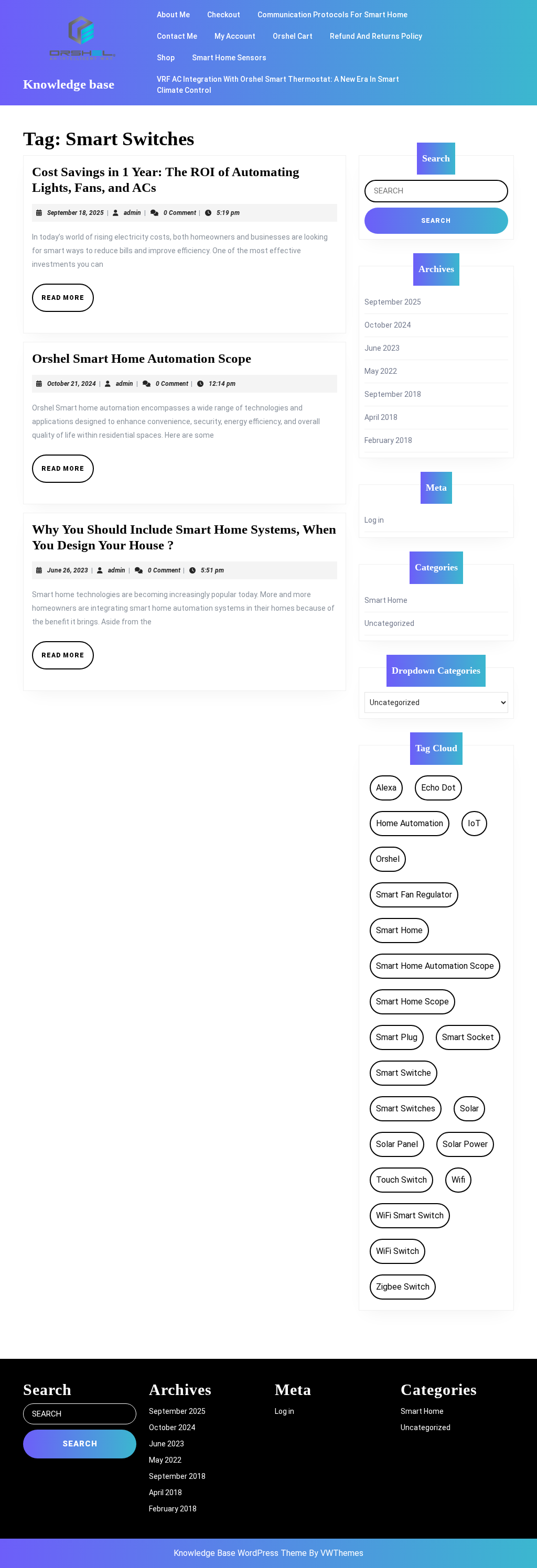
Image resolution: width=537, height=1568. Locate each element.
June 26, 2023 (67, 570)
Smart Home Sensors (229, 57)
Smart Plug (396, 1037)
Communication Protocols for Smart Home (332, 14)
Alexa (386, 788)
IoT (474, 823)
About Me (173, 14)
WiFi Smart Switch (410, 1215)
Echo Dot (438, 788)
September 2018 (392, 394)
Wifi (458, 1180)
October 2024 (387, 325)
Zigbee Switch (402, 1287)
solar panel (397, 1144)
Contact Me (177, 36)
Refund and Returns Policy (376, 36)
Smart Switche (403, 1073)
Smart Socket (468, 1037)
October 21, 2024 (71, 383)
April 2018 (381, 417)
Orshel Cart (293, 36)
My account (234, 36)
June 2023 (382, 348)
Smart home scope (412, 1002)
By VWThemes (336, 1553)
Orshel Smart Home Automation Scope (141, 358)
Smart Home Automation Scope (435, 966)
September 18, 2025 (75, 213)
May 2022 (380, 371)
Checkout (223, 14)
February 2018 (388, 440)
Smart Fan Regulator (414, 895)
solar (469, 1108)
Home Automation (409, 823)
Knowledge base (68, 84)
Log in (374, 520)
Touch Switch (401, 1180)
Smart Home (385, 600)
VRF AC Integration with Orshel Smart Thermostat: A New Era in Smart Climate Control (278, 84)
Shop (166, 57)
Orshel (388, 859)
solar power (465, 1144)
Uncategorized (389, 623)
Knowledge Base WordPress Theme (240, 1553)
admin (132, 213)
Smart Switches (405, 1108)
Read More (67, 302)
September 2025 (392, 302)
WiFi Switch (397, 1251)
